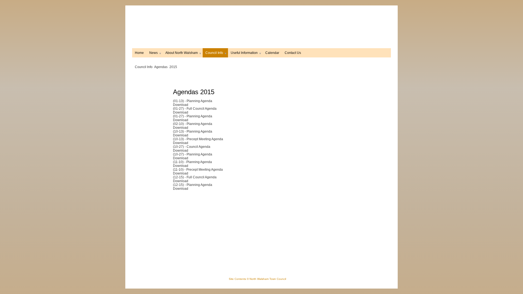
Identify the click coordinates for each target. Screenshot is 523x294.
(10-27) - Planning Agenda (192, 154)
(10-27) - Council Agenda (191, 147)
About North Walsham (181, 53)
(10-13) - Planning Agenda (192, 131)
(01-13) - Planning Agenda (192, 101)
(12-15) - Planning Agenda (192, 185)
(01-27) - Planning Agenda (192, 116)
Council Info (214, 53)
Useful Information (244, 53)
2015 (173, 67)
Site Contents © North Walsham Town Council (257, 278)
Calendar (272, 53)
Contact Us (293, 53)
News (153, 53)
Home (139, 53)
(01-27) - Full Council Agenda (195, 109)
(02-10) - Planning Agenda (192, 124)
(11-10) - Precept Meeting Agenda (198, 169)
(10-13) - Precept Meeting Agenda (198, 139)
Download (180, 105)
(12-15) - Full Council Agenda (195, 177)
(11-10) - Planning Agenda (192, 162)
